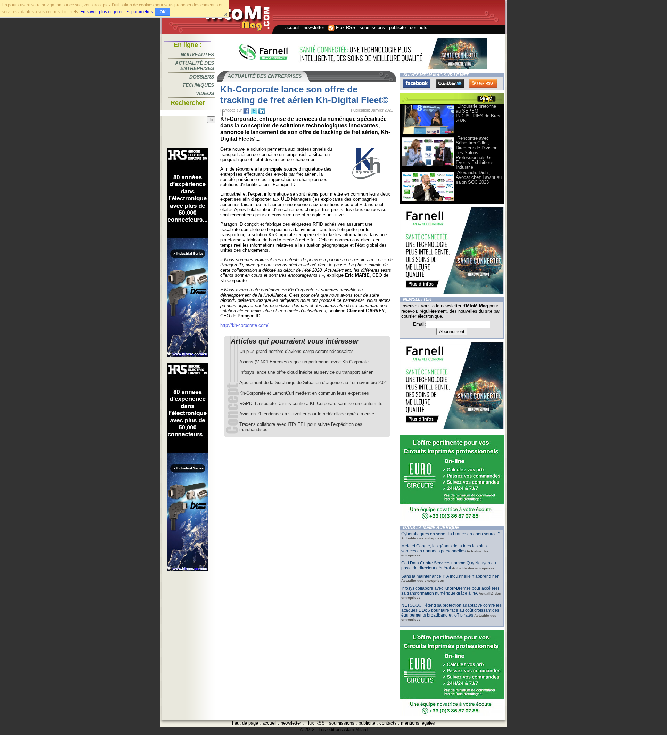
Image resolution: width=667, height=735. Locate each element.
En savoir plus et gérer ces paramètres (116, 11)
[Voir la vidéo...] (428, 134)
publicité (397, 27)
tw (253, 111)
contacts (418, 27)
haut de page (245, 723)
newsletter (314, 27)
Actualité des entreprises (194, 65)
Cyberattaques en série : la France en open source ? (450, 533)
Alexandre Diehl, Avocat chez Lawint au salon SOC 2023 (479, 177)
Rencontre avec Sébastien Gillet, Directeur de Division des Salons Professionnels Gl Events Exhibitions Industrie (476, 152)
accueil (292, 27)
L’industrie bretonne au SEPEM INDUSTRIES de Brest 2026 (479, 113)
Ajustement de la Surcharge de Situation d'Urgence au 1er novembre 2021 (313, 382)
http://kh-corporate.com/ (244, 325)
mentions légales (418, 723)
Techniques (198, 85)
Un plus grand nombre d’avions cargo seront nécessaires (296, 351)
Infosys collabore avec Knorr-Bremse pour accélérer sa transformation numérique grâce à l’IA (450, 591)
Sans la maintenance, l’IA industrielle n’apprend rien (450, 576)
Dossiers (201, 77)
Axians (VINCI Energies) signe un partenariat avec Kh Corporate (304, 361)
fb (246, 111)
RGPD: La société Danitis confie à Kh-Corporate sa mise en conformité (310, 403)
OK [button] (163, 12)
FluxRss (483, 83)
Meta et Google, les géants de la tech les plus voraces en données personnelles (444, 548)
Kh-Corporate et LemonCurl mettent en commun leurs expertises (304, 393)
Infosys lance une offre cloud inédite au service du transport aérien (306, 372)
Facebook (416, 83)
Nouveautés (197, 54)
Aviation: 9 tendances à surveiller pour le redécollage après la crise (306, 413)
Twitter (450, 83)
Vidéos (205, 93)
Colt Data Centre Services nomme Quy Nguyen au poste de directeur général (448, 565)
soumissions (372, 27)
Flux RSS (345, 27)
